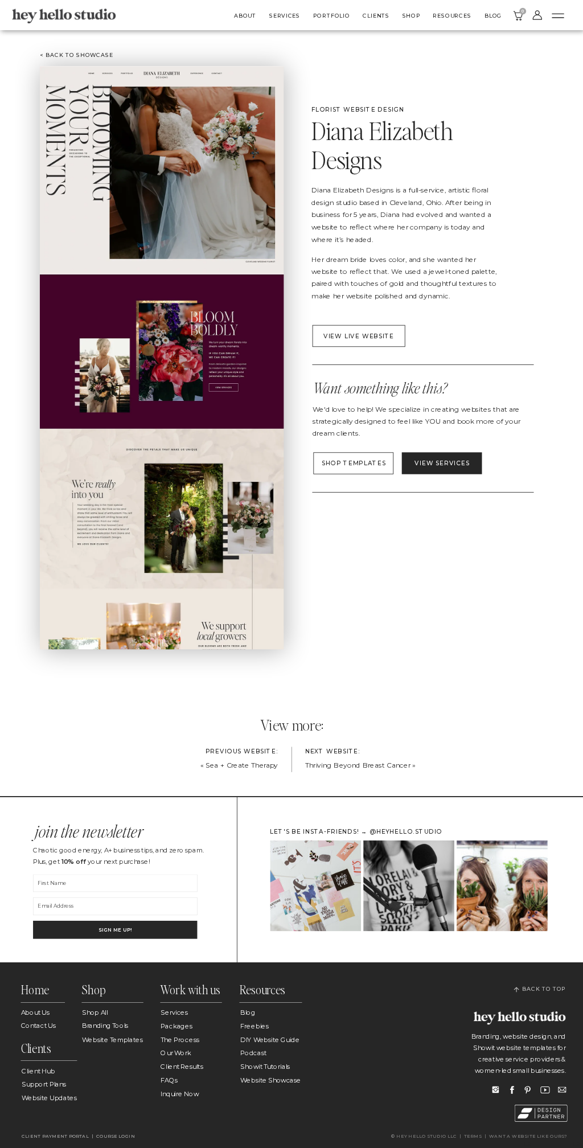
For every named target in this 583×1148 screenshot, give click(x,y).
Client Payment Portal (55, 1136)
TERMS (472, 1136)
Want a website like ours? (528, 1136)
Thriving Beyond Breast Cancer (357, 765)
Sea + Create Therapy (242, 765)
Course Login (116, 1136)
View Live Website (358, 336)
